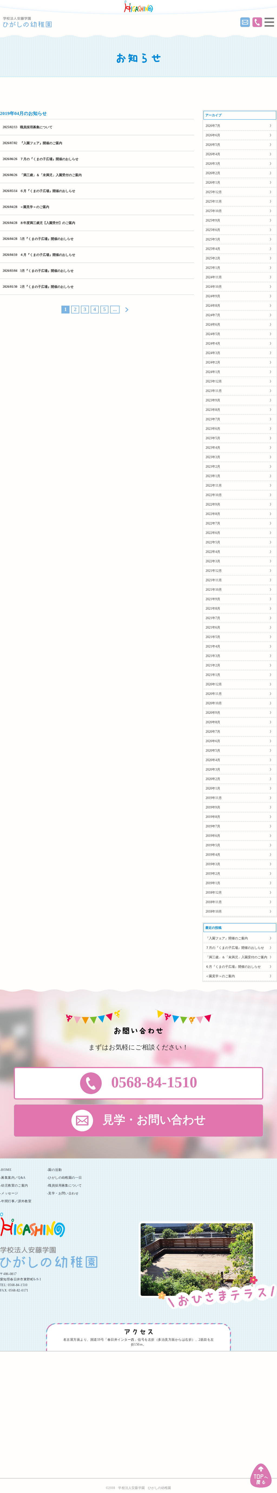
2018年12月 (214, 892)
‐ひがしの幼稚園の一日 (64, 1178)
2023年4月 (213, 448)
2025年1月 (213, 268)
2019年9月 (213, 807)
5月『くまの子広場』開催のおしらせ (47, 239)
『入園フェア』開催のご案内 (41, 143)
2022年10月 (214, 495)
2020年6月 (213, 741)
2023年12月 (214, 381)
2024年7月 (213, 315)
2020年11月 (214, 694)
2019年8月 (213, 817)
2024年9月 (213, 296)
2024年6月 (213, 324)
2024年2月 (213, 362)
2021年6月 (213, 627)
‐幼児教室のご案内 (14, 1185)
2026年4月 (213, 154)
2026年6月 (213, 135)
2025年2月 (213, 258)
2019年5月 (213, 845)
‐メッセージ (9, 1193)
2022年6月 (213, 533)
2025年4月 (213, 249)
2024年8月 (213, 306)
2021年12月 (214, 571)
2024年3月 (213, 353)
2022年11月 (214, 485)
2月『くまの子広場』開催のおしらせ (47, 287)
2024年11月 (214, 277)
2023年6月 (213, 429)
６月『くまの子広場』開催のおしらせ (47, 191)
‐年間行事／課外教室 (15, 1201)
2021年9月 (213, 599)
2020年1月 (213, 788)
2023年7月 (213, 419)
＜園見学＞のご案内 (34, 207)
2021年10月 (214, 590)
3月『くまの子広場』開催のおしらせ (47, 271)
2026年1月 (213, 182)
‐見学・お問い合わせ (62, 1193)
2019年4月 (213, 855)
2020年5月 (213, 750)
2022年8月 (213, 514)
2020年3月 (213, 769)
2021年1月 (213, 675)
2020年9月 (213, 713)
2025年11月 (214, 201)
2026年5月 (213, 145)
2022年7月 (213, 523)
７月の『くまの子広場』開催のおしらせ (49, 159)
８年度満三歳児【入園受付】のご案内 (47, 223)
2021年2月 (213, 665)
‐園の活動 (54, 1170)
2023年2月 (213, 466)
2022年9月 (213, 504)
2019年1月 (213, 883)
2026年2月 (213, 173)
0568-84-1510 (18, 1285)
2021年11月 (214, 580)
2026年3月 (213, 164)
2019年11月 (214, 798)
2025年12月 (214, 192)
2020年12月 (214, 684)
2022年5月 (213, 542)
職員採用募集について (36, 127)
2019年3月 (213, 864)
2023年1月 (213, 476)
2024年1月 (213, 372)
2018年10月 (214, 911)
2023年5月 (213, 438)
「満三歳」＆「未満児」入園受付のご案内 (51, 175)
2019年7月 (213, 826)
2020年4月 (213, 760)
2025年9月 (213, 220)
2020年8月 (213, 722)
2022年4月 (213, 552)
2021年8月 (213, 608)
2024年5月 (213, 334)
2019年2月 (213, 874)
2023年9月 (213, 400)
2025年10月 (214, 211)
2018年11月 (214, 902)
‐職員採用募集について (64, 1185)
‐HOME (5, 1170)
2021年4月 (213, 646)
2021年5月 (213, 637)
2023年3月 (213, 457)
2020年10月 (214, 703)
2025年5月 (213, 239)
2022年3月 (213, 561)
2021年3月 (213, 656)
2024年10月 (214, 287)
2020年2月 (213, 779)
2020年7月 (213, 732)
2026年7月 (213, 126)
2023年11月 (214, 391)
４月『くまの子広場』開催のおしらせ (47, 255)
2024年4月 (213, 343)
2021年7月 (213, 618)
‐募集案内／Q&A (13, 1178)
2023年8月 (213, 410)
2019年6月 (213, 836)
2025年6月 (213, 230)
